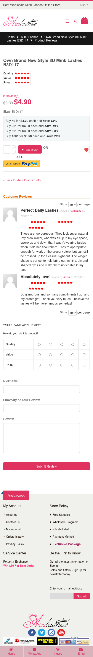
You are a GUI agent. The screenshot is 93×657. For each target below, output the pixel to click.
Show (63, 204)
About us (11, 514)
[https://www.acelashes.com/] (46, 620)
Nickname (10, 381)
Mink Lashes (29, 37)
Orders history (15, 536)
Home (10, 37)
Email (81, 653)
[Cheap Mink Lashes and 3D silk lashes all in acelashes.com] (20, 20)
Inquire (58, 653)
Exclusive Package (67, 544)
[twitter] (41, 632)
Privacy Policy (15, 544)
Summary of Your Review (21, 400)
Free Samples (61, 514)
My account (13, 529)
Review (8, 419)
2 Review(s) (11, 96)
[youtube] (61, 632)
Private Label (61, 529)
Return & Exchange (15, 561)
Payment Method (63, 536)
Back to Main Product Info (22, 180)
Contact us (13, 522)
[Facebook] (32, 632)
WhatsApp (34, 653)
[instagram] (51, 632)
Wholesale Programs (66, 522)
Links (82, 5)
